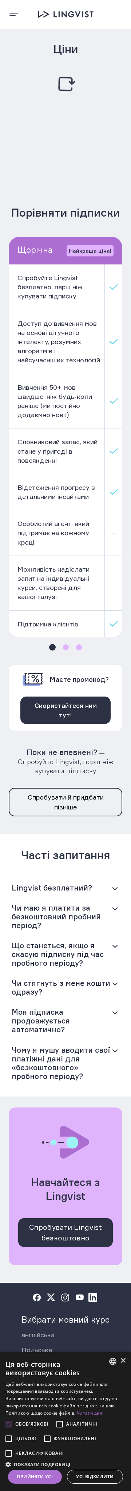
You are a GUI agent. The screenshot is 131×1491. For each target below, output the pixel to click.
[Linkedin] (92, 1297)
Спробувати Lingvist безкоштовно (65, 1232)
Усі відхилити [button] (95, 1476)
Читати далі (90, 1413)
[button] (65, 1464)
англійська (38, 1335)
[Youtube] (80, 1297)
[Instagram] (65, 1297)
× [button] (123, 1361)
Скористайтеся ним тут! (66, 710)
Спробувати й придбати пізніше (66, 802)
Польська (36, 1350)
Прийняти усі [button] (35, 1476)
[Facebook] (37, 1297)
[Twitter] (50, 1297)
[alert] (65, 1421)
